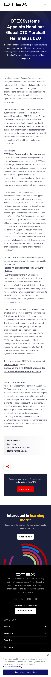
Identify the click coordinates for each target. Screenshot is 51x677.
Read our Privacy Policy (12, 667)
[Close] (48, 655)
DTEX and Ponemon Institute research (24, 154)
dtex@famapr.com (17, 450)
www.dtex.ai (11, 364)
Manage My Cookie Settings (25, 672)
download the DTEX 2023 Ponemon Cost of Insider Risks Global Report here (25, 369)
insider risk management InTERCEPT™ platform (24, 269)
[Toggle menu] (45, 3)
